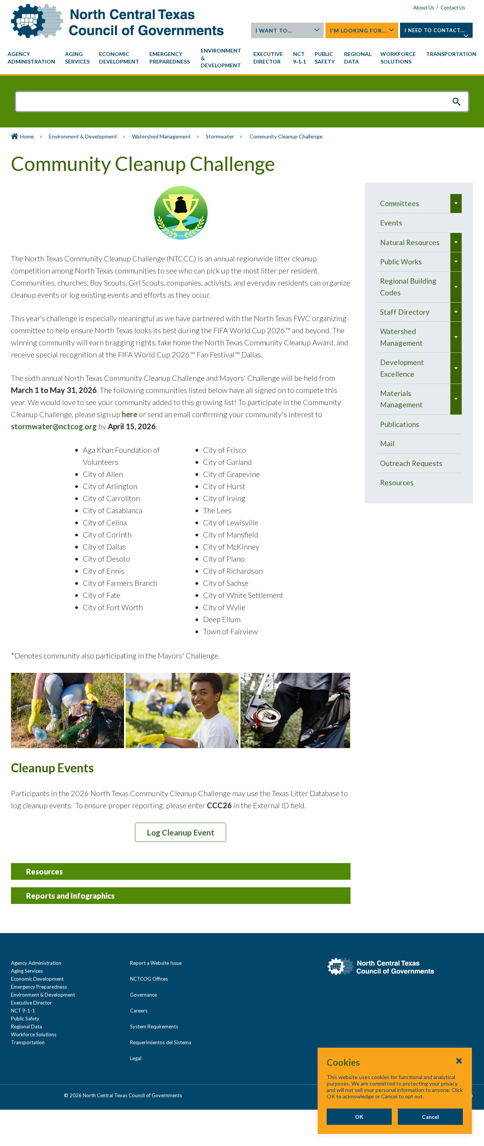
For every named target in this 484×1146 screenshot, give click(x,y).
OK (359, 1116)
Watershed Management (161, 136)
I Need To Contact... (435, 30)
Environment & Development (83, 136)
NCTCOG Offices (149, 979)
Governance (143, 995)
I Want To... (274, 30)
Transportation (28, 1042)
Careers (138, 1011)
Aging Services (27, 971)
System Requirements (154, 1026)
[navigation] (242, 58)
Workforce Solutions (33, 1034)
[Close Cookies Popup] (459, 1060)
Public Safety (25, 1019)
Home (27, 136)
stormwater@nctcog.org (54, 426)
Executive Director (31, 1003)
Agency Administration (36, 963)
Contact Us (453, 8)
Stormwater (220, 136)
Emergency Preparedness (39, 987)
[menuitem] (32, 57)
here (129, 414)
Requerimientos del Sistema (160, 1042)
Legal (135, 1058)
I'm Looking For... (358, 30)
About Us (423, 8)
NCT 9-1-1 (23, 1011)
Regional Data (26, 1026)
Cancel (430, 1116)
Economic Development (37, 979)
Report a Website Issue (156, 963)
